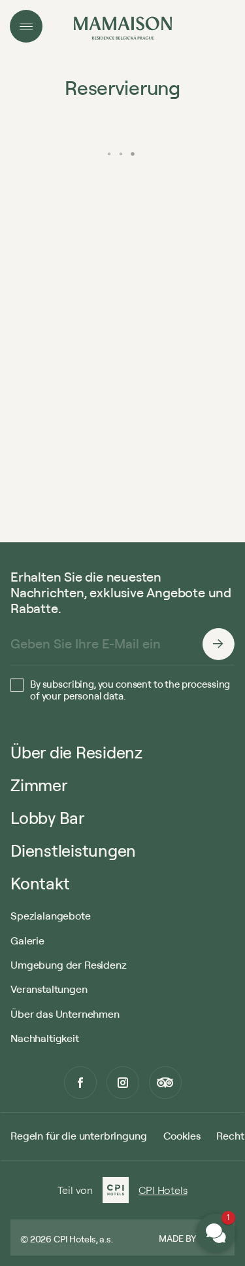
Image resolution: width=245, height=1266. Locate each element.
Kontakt (39, 883)
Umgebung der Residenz (68, 964)
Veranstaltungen (49, 989)
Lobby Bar (47, 818)
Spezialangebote (50, 915)
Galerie (27, 940)
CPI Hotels (163, 1190)
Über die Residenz (76, 752)
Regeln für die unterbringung (78, 1135)
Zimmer (38, 785)
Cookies (182, 1135)
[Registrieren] (218, 643)
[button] (215, 1233)
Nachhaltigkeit (44, 1038)
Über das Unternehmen (65, 1013)
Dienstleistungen (73, 850)
